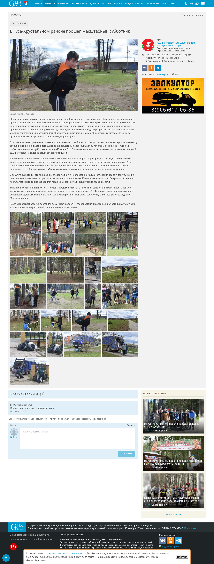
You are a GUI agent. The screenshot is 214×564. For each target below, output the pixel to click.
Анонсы (63, 3)
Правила (131, 425)
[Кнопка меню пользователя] (197, 3)
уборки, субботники (155, 58)
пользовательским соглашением (64, 553)
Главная (37, 3)
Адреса (94, 3)
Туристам (168, 3)
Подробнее (190, 528)
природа (187, 55)
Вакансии (153, 3)
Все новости (173, 514)
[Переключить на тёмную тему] (186, 3)
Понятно (182, 556)
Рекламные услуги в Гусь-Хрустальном (31, 539)
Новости (16, 15)
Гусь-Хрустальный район (158, 55)
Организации (79, 3)
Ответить (14, 411)
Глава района (172, 58)
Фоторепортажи (112, 3)
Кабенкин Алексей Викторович (160, 61)
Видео (129, 3)
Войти (13, 437)
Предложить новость (193, 15)
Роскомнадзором (113, 528)
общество (176, 55)
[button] (19, 23)
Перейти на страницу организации (173, 48)
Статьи (139, 3)
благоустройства (185, 61)
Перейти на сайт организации (171, 50)
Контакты (44, 534)
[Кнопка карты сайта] (203, 3)
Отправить (126, 453)
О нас (13, 534)
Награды (22, 534)
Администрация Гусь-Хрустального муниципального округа (176, 44)
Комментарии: (162, 74)
